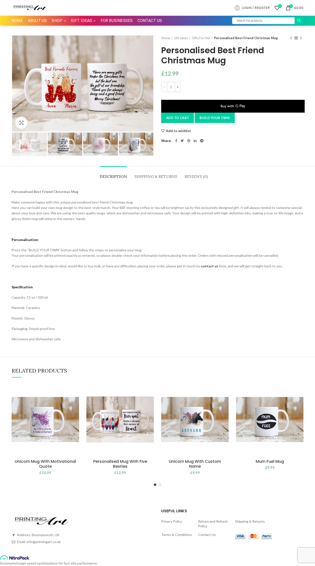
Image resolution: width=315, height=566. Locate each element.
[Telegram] (201, 140)
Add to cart (177, 118)
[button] (75, 401)
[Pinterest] (189, 140)
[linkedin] (195, 140)
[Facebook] (176, 140)
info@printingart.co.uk (44, 542)
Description (113, 176)
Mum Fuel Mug (270, 461)
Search (299, 20)
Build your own (215, 118)
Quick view (75, 412)
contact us (209, 266)
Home (165, 38)
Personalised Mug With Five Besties (120, 464)
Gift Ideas (181, 38)
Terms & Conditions (176, 534)
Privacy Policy (171, 521)
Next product (301, 37)
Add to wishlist (178, 131)
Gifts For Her (201, 38)
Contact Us (207, 534)
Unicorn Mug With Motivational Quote (45, 464)
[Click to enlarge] (21, 123)
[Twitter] (182, 140)
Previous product (291, 37)
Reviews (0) (196, 176)
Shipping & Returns (155, 176)
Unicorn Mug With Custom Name (195, 464)
